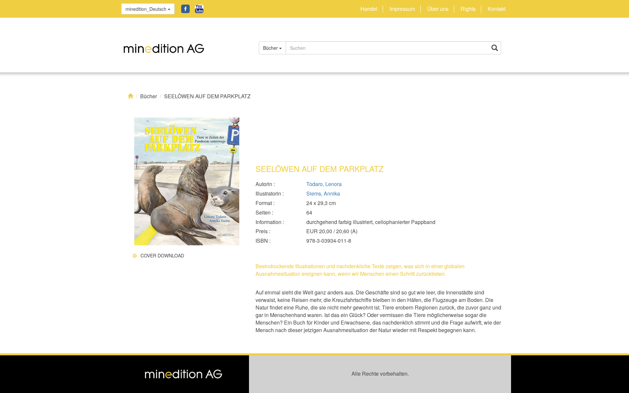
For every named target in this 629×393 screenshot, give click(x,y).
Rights (468, 8)
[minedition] (183, 45)
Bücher (148, 96)
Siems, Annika (323, 193)
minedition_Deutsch (146, 9)
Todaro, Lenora (324, 184)
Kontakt (496, 8)
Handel (368, 8)
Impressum (402, 8)
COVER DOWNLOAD (160, 255)
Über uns (437, 8)
